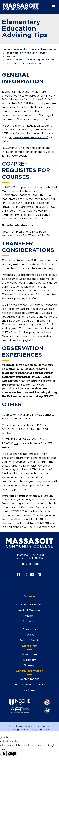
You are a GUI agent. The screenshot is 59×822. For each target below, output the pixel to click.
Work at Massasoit (30, 610)
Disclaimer (30, 690)
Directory (29, 659)
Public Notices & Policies (29, 684)
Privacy (45, 726)
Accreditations (29, 679)
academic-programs (44, 49)
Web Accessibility (29, 726)
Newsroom (29, 654)
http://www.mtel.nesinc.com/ (28, 137)
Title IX (13, 726)
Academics (20, 49)
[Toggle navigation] (53, 6)
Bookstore (29, 629)
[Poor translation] (12, 753)
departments (14, 59)
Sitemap (29, 665)
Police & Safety (30, 640)
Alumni (29, 615)
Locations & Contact (29, 604)
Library (29, 635)
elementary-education (40, 59)
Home (6, 49)
